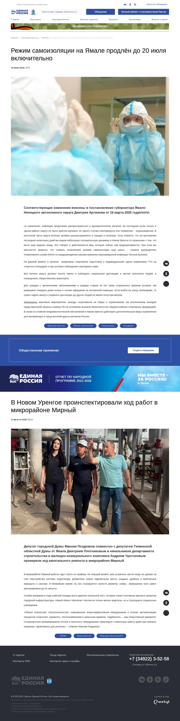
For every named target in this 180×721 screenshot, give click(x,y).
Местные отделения (89, 19)
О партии (15, 19)
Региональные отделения (103, 655)
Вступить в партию (160, 19)
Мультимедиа (135, 19)
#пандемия (128, 326)
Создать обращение (143, 350)
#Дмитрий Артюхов (56, 326)
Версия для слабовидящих (156, 4)
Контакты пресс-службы (65, 661)
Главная (14, 38)
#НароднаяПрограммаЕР (111, 636)
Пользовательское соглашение (26, 704)
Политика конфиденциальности (26, 706)
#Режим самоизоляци (83, 326)
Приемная (113, 19)
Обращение (101, 12)
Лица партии (35, 19)
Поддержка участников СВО (90, 26)
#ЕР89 (63, 636)
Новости (45, 38)
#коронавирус (108, 326)
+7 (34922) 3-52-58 (149, 658)
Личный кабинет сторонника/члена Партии (143, 12)
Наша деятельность (60, 19)
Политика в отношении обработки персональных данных (38, 709)
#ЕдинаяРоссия (84, 636)
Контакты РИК (21, 661)
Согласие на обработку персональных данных (33, 711)
